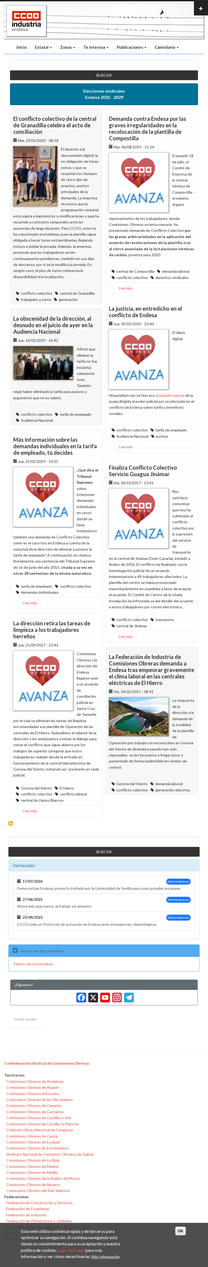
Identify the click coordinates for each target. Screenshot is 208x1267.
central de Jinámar (131, 625)
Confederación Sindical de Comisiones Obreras (46, 1063)
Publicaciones (130, 47)
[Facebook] (80, 995)
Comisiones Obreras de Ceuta (31, 1136)
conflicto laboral (73, 794)
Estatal (42, 47)
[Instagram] (116, 995)
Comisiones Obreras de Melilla (31, 1172)
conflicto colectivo (36, 293)
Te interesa (94, 47)
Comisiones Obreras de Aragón (32, 1087)
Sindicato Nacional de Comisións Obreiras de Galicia (49, 1154)
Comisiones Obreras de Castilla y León (38, 1117)
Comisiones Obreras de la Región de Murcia (43, 1178)
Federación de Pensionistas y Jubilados (39, 1221)
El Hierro (67, 788)
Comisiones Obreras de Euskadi (33, 1142)
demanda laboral (175, 271)
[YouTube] (104, 995)
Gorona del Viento (36, 788)
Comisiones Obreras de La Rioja (33, 1160)
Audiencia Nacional (132, 436)
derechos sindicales (172, 277)
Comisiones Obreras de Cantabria (34, 1111)
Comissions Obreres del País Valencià (38, 1190)
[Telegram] (128, 995)
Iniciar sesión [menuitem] (25, 1019)
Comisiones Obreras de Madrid (32, 1166)
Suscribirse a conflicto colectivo (10, 823)
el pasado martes (170, 395)
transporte (164, 619)
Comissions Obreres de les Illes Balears (39, 1099)
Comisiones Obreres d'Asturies (32, 1093)
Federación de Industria (26, 1215)
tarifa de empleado (171, 430)
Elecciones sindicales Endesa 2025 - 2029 (104, 94)
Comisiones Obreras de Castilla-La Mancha (42, 1124)
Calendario (165, 47)
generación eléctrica (172, 790)
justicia (162, 436)
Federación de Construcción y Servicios (39, 1202)
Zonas (66, 47)
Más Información (106, 1256)
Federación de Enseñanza (27, 1208)
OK (180, 1231)
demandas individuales (40, 592)
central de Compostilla (135, 271)
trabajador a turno (36, 299)
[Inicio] (26, 21)
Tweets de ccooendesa (33, 963)
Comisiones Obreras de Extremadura (37, 1148)
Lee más (126, 288)
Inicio (22, 47)
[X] (92, 995)
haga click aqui (71, 1250)
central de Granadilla (77, 293)
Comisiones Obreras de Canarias (33, 1105)
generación (68, 299)
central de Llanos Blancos (42, 800)
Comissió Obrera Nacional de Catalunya (39, 1130)
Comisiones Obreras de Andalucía (34, 1081)
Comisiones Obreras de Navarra (33, 1184)
